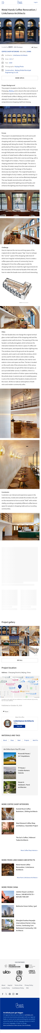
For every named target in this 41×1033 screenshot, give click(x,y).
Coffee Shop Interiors (10, 51)
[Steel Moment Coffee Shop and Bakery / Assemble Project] (8, 828)
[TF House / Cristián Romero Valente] (10, 773)
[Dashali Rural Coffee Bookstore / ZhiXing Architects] (8, 814)
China (29, 51)
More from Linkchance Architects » (27, 877)
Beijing (11, 91)
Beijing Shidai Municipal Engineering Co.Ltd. (18, 71)
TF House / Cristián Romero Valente (24, 770)
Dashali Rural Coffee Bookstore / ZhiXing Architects (26, 810)
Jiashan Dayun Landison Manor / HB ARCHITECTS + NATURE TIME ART (25, 894)
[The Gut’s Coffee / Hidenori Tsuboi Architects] (8, 842)
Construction (9, 70)
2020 (10, 63)
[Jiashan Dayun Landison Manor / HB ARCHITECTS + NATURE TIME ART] (8, 897)
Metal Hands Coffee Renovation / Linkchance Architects (25, 867)
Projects (26, 740)
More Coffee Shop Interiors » (29, 850)
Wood (5, 740)
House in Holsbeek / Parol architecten (24, 784)
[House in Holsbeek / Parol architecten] (10, 787)
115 (10, 59)
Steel (19, 740)
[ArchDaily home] (19, 2)
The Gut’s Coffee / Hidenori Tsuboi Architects (25, 838)
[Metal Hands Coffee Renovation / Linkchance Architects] (14, 631)
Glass (12, 740)
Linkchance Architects (20, 55)
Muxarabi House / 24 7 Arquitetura (24, 754)
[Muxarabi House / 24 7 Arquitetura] (10, 758)
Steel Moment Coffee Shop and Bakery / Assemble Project (27, 824)
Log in (36, 2)
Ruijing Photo (19, 66)
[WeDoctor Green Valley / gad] (8, 911)
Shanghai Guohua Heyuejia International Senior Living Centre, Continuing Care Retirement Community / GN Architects (26, 925)
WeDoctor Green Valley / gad (26, 906)
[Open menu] (2, 2)
